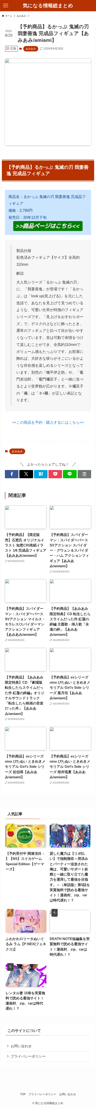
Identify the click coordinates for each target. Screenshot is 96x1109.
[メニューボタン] (5, 5)
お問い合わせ (21, 1046)
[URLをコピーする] (84, 474)
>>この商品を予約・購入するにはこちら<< (48, 422)
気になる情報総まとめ (48, 5)
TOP (23, 1094)
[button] (11, 474)
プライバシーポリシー (28, 1056)
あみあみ (31, 48)
